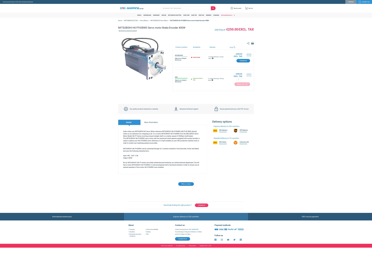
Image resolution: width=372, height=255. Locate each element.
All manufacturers (226, 15)
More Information (151, 122)
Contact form (182, 230)
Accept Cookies (175, 250)
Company (351, 2)
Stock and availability (152, 220)
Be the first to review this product (127, 30)
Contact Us (366, 2)
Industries (132, 223)
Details (129, 122)
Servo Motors (144, 20)
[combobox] (185, 8)
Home (120, 20)
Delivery (148, 223)
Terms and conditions (167, 236)
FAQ (147, 225)
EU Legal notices (180, 236)
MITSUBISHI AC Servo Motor (159, 20)
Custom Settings (196, 250)
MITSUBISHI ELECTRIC (131, 20)
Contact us (201, 196)
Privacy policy (192, 236)
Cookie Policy (188, 244)
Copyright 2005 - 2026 (205, 236)
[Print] (252, 43)
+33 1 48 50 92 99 (193, 220)
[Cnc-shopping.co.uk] (133, 8)
